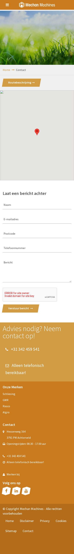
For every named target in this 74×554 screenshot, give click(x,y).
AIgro (6, 412)
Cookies (61, 521)
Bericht (8, 262)
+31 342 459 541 (25, 349)
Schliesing (9, 394)
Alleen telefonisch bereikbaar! (25, 462)
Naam (7, 205)
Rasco (6, 406)
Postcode (9, 233)
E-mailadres (11, 219)
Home (7, 70)
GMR (5, 400)
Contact (28, 531)
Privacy (45, 521)
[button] (37, 132)
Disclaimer (27, 521)
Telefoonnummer (15, 248)
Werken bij (13, 474)
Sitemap (11, 531)
